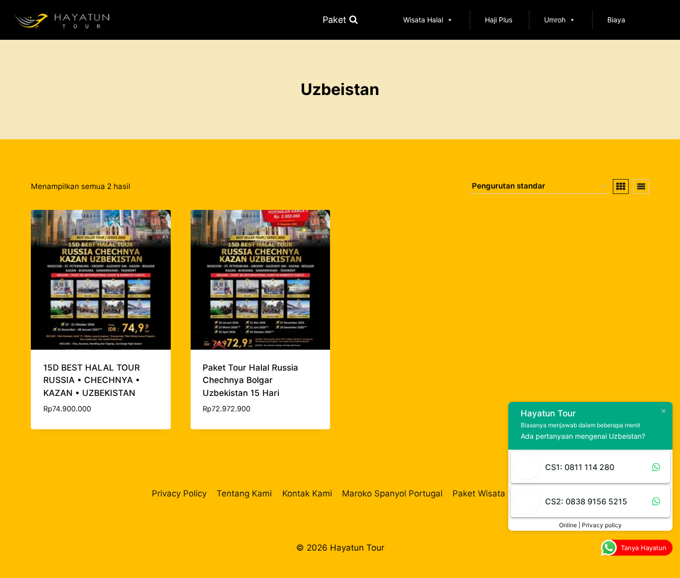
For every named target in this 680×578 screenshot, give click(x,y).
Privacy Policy (179, 493)
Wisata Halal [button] (423, 19)
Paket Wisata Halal (490, 493)
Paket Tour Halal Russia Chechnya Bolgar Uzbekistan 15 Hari (250, 380)
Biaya (616, 19)
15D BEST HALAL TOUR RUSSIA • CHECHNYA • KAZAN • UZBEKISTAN (91, 380)
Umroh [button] (555, 19)
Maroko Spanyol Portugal (392, 493)
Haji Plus (498, 19)
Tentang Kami (244, 493)
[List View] (641, 186)
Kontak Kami (307, 493)
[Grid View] (621, 186)
